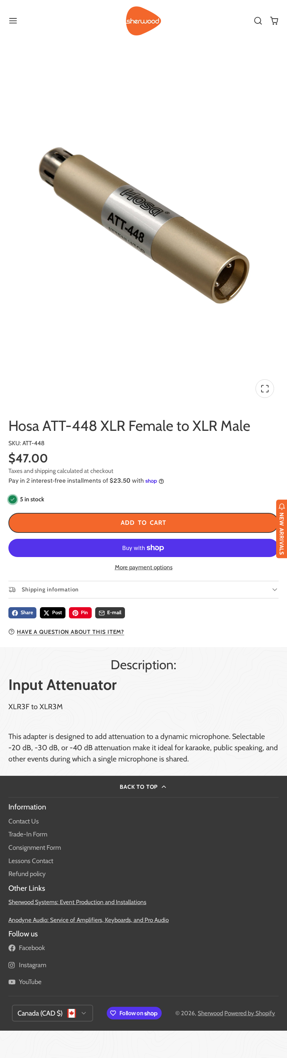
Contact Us (23, 821)
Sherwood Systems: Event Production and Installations (77, 902)
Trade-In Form (27, 834)
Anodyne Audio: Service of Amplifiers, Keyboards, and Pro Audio (88, 919)
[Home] (143, 21)
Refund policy (27, 874)
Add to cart (143, 522)
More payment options (144, 567)
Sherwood (210, 1013)
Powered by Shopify (249, 1013)
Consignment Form (34, 847)
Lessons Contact (30, 861)
